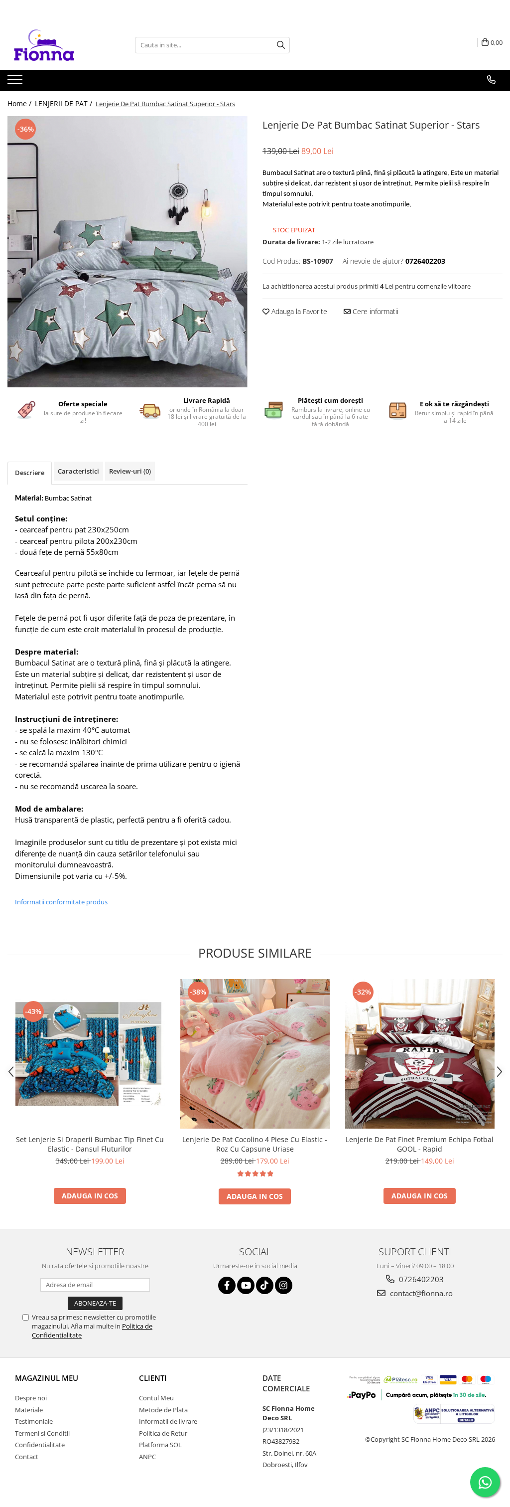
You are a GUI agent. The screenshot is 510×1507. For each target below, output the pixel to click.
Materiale (29, 1409)
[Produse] (16, 82)
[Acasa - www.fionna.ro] (57, 44)
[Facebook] (227, 1285)
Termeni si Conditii (42, 1433)
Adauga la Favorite (298, 311)
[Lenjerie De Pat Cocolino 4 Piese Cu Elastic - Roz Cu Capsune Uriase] (255, 1054)
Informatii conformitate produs (61, 901)
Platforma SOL (160, 1444)
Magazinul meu (46, 1378)
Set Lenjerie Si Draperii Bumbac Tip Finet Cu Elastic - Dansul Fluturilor (90, 1144)
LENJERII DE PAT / (64, 103)
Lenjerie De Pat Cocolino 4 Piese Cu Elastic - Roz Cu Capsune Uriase (254, 1144)
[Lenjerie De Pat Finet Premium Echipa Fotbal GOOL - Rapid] (420, 1054)
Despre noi (31, 1397)
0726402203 (420, 1279)
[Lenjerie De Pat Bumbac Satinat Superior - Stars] (127, 251)
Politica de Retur (163, 1433)
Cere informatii (374, 311)
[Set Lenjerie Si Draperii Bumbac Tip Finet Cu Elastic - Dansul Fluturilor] (90, 1054)
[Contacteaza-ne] (491, 80)
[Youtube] (246, 1285)
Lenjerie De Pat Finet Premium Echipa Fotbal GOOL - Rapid (420, 1144)
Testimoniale (34, 1421)
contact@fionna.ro (420, 1293)
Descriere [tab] (29, 472)
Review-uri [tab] (130, 471)
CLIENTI (153, 1378)
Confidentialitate (40, 1444)
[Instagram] (283, 1285)
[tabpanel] (127, 251)
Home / (20, 103)
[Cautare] (281, 45)
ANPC (147, 1456)
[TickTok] (264, 1285)
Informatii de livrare (168, 1421)
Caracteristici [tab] (78, 471)
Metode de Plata (163, 1409)
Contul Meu (156, 1397)
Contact (26, 1456)
